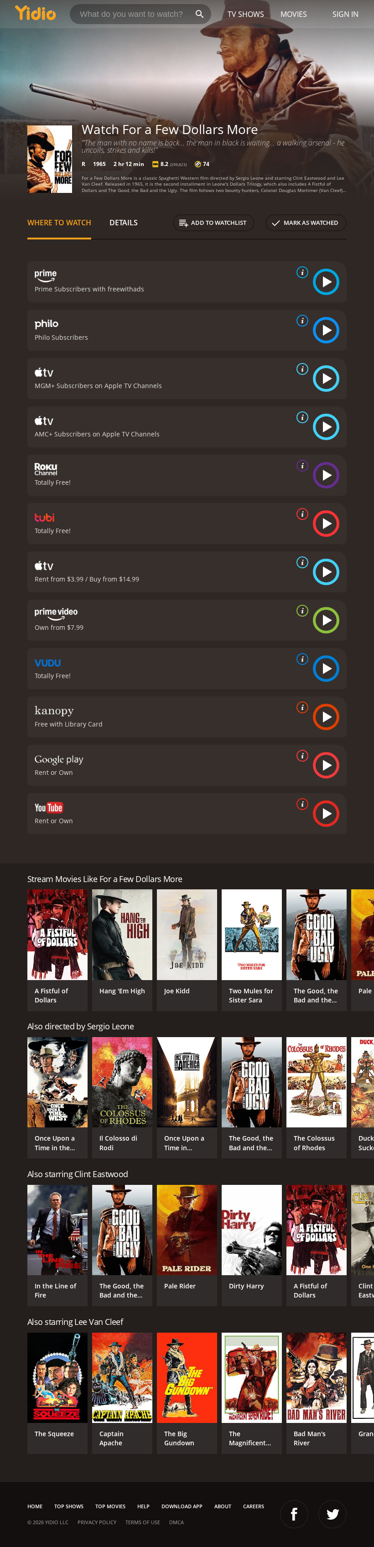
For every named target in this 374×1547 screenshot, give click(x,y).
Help (143, 1506)
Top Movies (110, 1506)
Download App (182, 1506)
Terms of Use (142, 1522)
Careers (253, 1506)
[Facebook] (294, 1514)
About (222, 1506)
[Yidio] (35, 14)
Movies (293, 14)
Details (123, 223)
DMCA (176, 1522)
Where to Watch (59, 223)
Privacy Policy (97, 1522)
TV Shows (246, 14)
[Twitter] (332, 1514)
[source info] (300, 272)
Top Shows (68, 1506)
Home (34, 1506)
